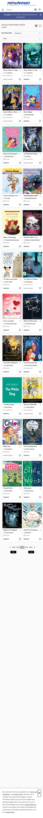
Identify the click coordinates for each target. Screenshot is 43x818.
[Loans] (35, 10)
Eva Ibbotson (28, 282)
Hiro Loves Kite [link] (8, 321)
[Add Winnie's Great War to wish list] (40, 414)
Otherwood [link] (27, 488)
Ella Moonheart (29, 114)
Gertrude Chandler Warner (32, 240)
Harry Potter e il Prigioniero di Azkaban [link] (11, 70)
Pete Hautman (29, 491)
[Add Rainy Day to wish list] (20, 455)
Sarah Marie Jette (30, 323)
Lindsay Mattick (29, 407)
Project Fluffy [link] (7, 488)
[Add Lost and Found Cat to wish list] (40, 372)
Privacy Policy (18, 794)
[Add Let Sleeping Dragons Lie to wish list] (40, 163)
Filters (5, 39)
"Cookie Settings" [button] (30, 805)
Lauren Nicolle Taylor (11, 323)
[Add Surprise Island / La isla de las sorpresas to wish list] (40, 246)
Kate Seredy (8, 407)
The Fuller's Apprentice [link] (11, 363)
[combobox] (17, 9)
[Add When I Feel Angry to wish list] (20, 246)
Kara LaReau (8, 491)
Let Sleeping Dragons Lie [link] (31, 154)
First (13, 552)
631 (17, 547)
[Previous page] (10, 547)
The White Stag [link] (8, 405)
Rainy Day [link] (6, 446)
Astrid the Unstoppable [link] (31, 530)
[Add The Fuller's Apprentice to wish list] (20, 372)
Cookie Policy (10, 812)
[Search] (3, 9)
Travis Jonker (8, 282)
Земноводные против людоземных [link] (31, 196)
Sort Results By (7, 33)
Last (31, 552)
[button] (36, 26)
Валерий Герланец (30, 198)
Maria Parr (28, 532)
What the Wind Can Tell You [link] (31, 321)
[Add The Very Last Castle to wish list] (20, 288)
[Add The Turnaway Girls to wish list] (40, 455)
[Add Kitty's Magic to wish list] (40, 121)
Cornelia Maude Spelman (12, 240)
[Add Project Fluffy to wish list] (20, 497)
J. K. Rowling (8, 73)
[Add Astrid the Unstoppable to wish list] (40, 539)
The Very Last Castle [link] (10, 279)
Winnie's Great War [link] (30, 405)
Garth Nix (28, 156)
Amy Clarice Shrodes (31, 365)
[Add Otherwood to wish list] (40, 497)
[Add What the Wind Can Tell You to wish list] (40, 330)
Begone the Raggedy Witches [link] (11, 530)
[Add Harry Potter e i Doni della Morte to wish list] (20, 121)
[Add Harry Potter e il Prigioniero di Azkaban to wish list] (20, 79)
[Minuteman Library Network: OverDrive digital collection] (22, 3)
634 (30, 547)
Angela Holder (9, 365)
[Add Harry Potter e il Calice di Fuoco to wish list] (40, 79)
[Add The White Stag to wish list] (20, 414)
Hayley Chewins (29, 449)
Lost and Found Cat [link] (30, 363)
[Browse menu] (40, 9)
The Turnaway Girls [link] (30, 446)
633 (26, 547)
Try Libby (7, 15)
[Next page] (34, 547)
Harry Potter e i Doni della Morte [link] (11, 112)
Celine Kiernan (9, 532)
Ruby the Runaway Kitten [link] (11, 154)
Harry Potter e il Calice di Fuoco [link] (31, 70)
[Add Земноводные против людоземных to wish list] (40, 205)
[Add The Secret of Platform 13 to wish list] (40, 288)
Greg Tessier (8, 449)
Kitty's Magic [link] (28, 112)
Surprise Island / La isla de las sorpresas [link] (31, 237)
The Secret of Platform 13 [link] (31, 279)
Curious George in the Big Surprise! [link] (11, 196)
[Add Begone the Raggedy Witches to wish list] (20, 539)
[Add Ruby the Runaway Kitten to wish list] (20, 163)
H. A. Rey (7, 198)
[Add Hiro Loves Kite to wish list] (20, 330)
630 (13, 547)
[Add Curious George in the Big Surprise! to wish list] (20, 205)
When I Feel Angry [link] (9, 237)
